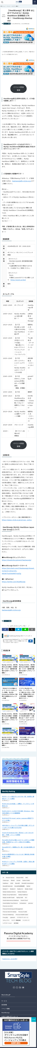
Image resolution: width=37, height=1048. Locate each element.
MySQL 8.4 (20, 889)
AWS (27, 877)
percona (30, 903)
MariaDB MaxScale (7, 886)
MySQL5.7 (5, 889)
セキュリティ (6, 920)
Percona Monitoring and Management (13, 909)
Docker (18, 880)
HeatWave (5, 883)
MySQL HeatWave (23, 894)
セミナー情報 (7, 23)
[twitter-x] (17, 987)
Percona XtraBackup (8, 914)
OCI (26, 897)
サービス (4, 1001)
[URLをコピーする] (32, 629)
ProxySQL (5, 917)
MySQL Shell (20, 897)
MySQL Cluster (28, 889)
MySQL (28, 886)
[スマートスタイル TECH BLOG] (18, 2)
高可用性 (16, 923)
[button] (5, 629)
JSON (11, 883)
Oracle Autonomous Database (11, 900)
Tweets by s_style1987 (9, 959)
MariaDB (17, 883)
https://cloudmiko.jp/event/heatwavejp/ (16, 560)
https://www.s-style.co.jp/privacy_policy (17, 520)
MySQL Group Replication (9, 894)
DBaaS (13, 880)
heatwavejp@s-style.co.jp (21, 181)
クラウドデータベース (22, 917)
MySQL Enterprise (22, 892)
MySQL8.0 (12, 889)
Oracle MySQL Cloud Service (10, 903)
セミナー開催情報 (16, 920)
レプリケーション (7, 923)
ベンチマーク (26, 920)
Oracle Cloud (24, 900)
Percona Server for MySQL (9, 911)
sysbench (12, 917)
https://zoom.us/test (18, 280)
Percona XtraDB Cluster (22, 914)
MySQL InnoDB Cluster (8, 897)
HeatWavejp (5, 1012)
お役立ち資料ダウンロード (9, 1016)
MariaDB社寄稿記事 (19, 886)
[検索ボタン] (2, 2)
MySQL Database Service (9, 892)
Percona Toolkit (22, 911)
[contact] (23, 987)
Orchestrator (23, 903)
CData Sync (6, 880)
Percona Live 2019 (7, 906)
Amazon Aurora (10, 877)
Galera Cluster (26, 880)
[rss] (20, 987)
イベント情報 (5, 1009)
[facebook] (14, 987)
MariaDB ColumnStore (27, 883)
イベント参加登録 (18, 88)
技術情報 (4, 1005)
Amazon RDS (19, 877)
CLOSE (33, 1019)
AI (3, 877)
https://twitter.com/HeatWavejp (13, 582)
